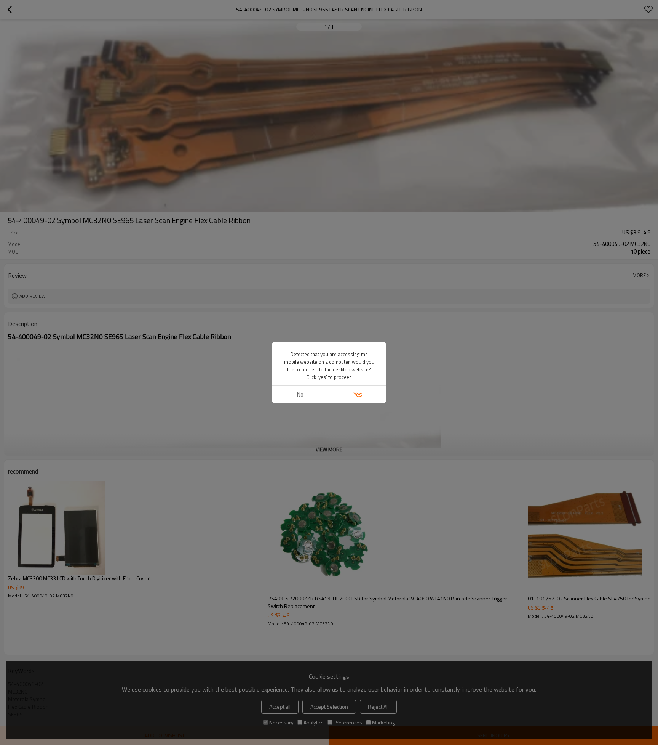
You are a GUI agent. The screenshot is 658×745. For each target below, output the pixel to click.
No (300, 394)
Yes (357, 394)
